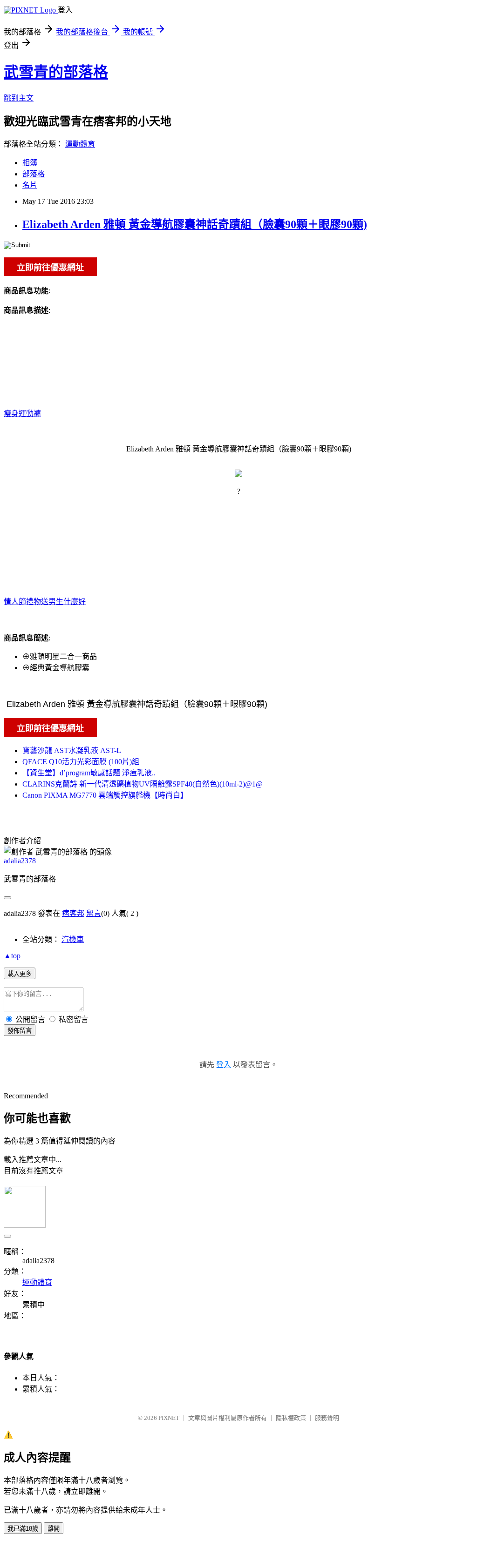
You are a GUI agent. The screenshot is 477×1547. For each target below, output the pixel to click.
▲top (12, 956)
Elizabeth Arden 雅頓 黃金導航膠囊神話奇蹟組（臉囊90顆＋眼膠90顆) (194, 224)
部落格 (33, 174)
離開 (54, 1528)
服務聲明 (327, 1417)
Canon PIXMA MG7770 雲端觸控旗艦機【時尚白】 (105, 795)
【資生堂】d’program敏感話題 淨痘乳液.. (89, 773)
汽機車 (72, 939)
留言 (93, 913)
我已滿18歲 (22, 1528)
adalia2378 (20, 861)
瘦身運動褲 (22, 413)
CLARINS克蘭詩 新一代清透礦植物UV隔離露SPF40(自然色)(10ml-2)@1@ (142, 784)
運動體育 (80, 144)
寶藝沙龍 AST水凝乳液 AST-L (71, 750)
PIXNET (168, 1417)
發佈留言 (19, 1030)
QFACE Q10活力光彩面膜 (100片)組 (80, 762)
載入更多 (19, 973)
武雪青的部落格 (56, 72)
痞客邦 (73, 913)
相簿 (29, 163)
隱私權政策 (291, 1417)
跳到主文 (19, 98)
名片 (29, 185)
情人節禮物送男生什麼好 (45, 601)
